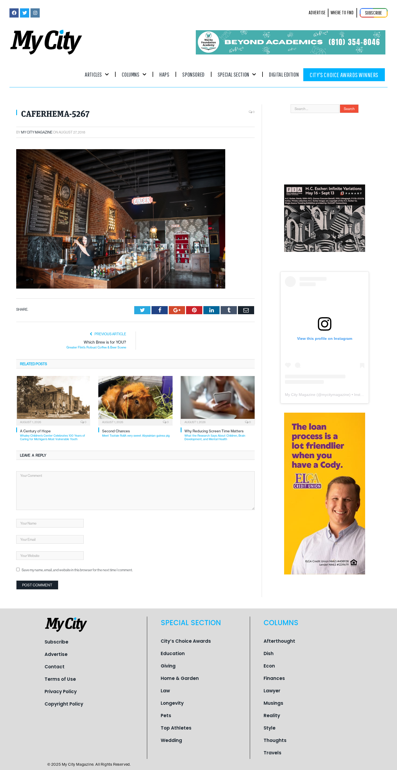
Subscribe (56, 642)
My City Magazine (36, 132)
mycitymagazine (335, 394)
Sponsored (193, 74)
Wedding (171, 740)
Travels (272, 753)
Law (165, 690)
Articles (93, 74)
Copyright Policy (64, 704)
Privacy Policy (61, 691)
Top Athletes (176, 728)
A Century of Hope (52, 435)
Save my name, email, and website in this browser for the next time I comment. (77, 570)
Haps (164, 74)
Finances (274, 678)
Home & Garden (180, 678)
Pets (166, 715)
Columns (130, 74)
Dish (269, 653)
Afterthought (279, 641)
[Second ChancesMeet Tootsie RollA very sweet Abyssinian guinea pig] (135, 400)
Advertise (56, 654)
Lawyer (272, 690)
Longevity (172, 703)
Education (173, 653)
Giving (168, 666)
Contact (55, 666)
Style (269, 728)
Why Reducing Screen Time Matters (214, 435)
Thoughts (275, 740)
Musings (273, 703)
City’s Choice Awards (186, 641)
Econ (269, 666)
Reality (272, 715)
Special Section (233, 74)
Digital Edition (284, 74)
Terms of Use (60, 679)
